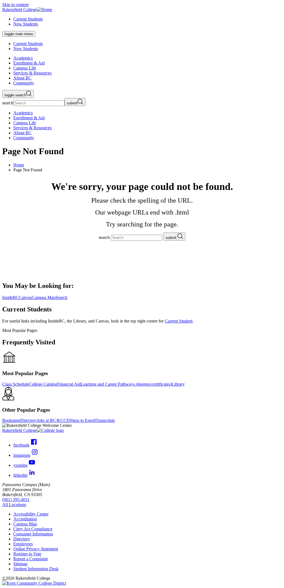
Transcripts (105, 420)
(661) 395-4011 (15, 499)
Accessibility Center (31, 514)
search (7, 102)
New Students (25, 24)
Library (178, 384)
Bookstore (11, 420)
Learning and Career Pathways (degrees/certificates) (126, 384)
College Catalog (43, 384)
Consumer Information (33, 534)
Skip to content (15, 4)
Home (18, 165)
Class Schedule (15, 384)
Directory (28, 420)
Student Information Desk (36, 568)
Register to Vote (27, 553)
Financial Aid (69, 384)
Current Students (28, 19)
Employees (23, 543)
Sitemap (20, 563)
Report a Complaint (30, 558)
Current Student (178, 321)
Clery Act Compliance (32, 529)
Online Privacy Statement (35, 548)
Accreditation (25, 519)
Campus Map (25, 524)
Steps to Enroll (83, 420)
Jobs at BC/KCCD (53, 420)
